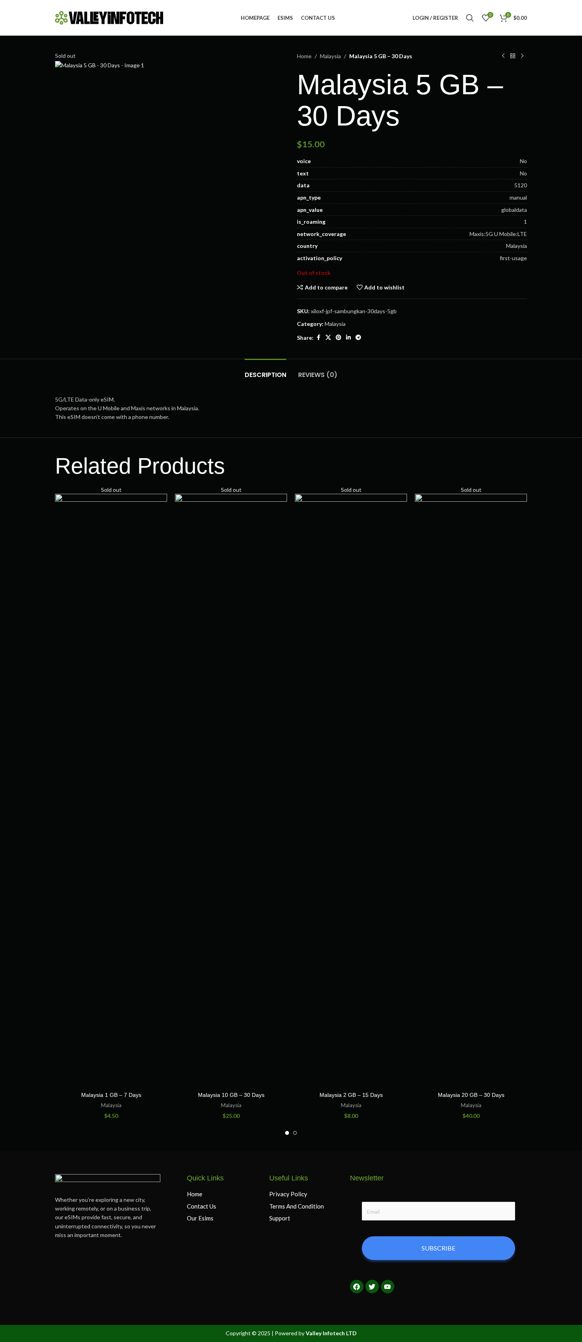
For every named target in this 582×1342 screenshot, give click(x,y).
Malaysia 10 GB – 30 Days (231, 1095)
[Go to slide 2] (295, 1133)
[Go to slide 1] (287, 1133)
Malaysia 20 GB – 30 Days (471, 1095)
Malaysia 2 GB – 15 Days (351, 1095)
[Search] (470, 18)
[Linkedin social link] (348, 337)
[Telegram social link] (358, 337)
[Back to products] (512, 56)
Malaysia (330, 56)
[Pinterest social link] (338, 337)
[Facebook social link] (318, 337)
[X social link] (328, 337)
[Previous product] (503, 56)
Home (304, 56)
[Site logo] (109, 17)
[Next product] (522, 56)
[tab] (265, 371)
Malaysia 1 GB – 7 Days (111, 1095)
